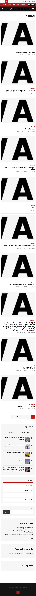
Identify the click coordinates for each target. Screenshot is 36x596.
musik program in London (25, 52)
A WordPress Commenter (25, 553)
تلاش (31, 508)
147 (17, 417)
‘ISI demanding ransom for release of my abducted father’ (14, 446)
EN (3, 1)
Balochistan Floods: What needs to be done (13, 5)
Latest (11, 432)
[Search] (3, 9)
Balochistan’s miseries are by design (14, 438)
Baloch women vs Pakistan (15, 452)
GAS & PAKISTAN (29, 368)
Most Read (25, 432)
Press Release (30, 129)
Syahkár (21, 460)
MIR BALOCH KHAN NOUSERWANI (22, 284)
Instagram (28, 499)
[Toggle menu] (33, 9)
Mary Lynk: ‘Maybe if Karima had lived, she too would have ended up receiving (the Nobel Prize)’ (13, 469)
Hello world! (12, 553)
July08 (33, 50)
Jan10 (33, 282)
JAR (33, 207)
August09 (32, 404)
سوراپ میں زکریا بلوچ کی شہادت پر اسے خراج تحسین (18, 90)
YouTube (29, 495)
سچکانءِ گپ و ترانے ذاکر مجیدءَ (25, 406)
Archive (32, 88)
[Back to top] (18, 592)
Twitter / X (28, 490)
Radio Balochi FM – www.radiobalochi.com (19, 245)
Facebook (29, 486)
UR (6, 1)
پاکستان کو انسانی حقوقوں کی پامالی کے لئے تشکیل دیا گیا (19, 168)
